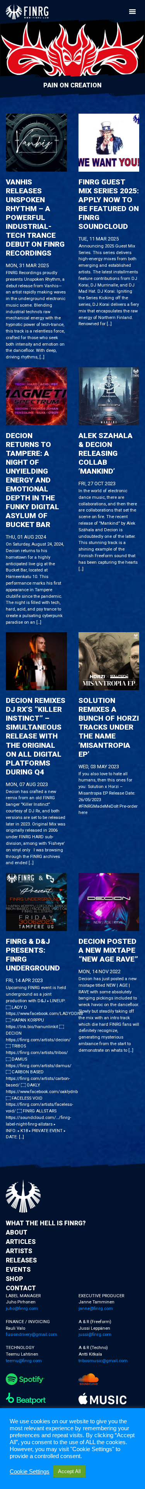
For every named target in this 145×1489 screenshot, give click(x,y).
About (16, 1232)
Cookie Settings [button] (29, 1472)
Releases (21, 1260)
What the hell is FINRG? (46, 1223)
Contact (21, 1288)
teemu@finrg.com (24, 1360)
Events (18, 1269)
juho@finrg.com (22, 1308)
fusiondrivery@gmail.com (31, 1334)
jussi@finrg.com (94, 1334)
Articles (21, 1241)
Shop (14, 1279)
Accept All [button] (69, 1471)
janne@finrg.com (95, 1308)
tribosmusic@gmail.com (103, 1360)
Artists (19, 1251)
